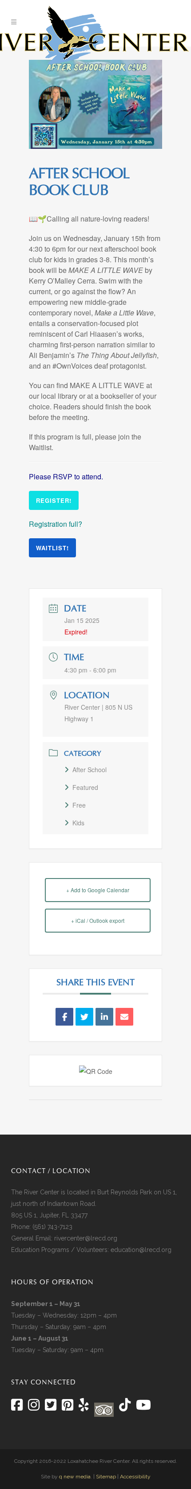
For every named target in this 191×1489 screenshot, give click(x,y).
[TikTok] (124, 1407)
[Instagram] (34, 1407)
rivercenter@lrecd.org (85, 1238)
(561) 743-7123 (52, 1226)
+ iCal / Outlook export (97, 920)
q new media (75, 1476)
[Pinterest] (67, 1407)
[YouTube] (142, 1407)
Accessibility (135, 1476)
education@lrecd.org (141, 1249)
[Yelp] (84, 1407)
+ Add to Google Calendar (97, 890)
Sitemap (106, 1476)
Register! (54, 500)
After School (89, 769)
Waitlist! (52, 548)
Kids (78, 822)
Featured (85, 787)
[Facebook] (17, 1407)
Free (79, 805)
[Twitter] (50, 1407)
